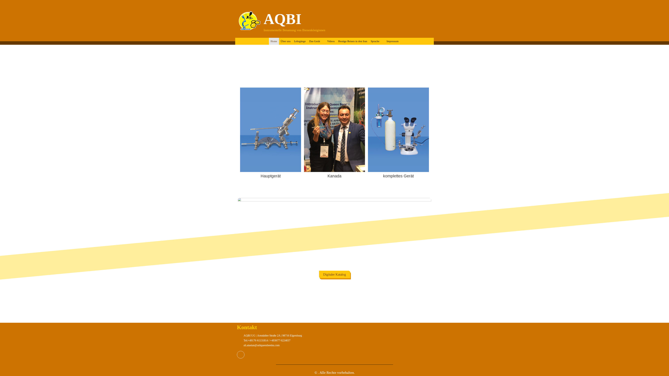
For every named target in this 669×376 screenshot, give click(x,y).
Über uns (286, 41)
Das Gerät (314, 41)
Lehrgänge (300, 41)
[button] (242, 133)
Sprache (375, 41)
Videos (331, 41)
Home (274, 41)
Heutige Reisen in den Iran (352, 41)
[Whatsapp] (240, 354)
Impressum (393, 41)
